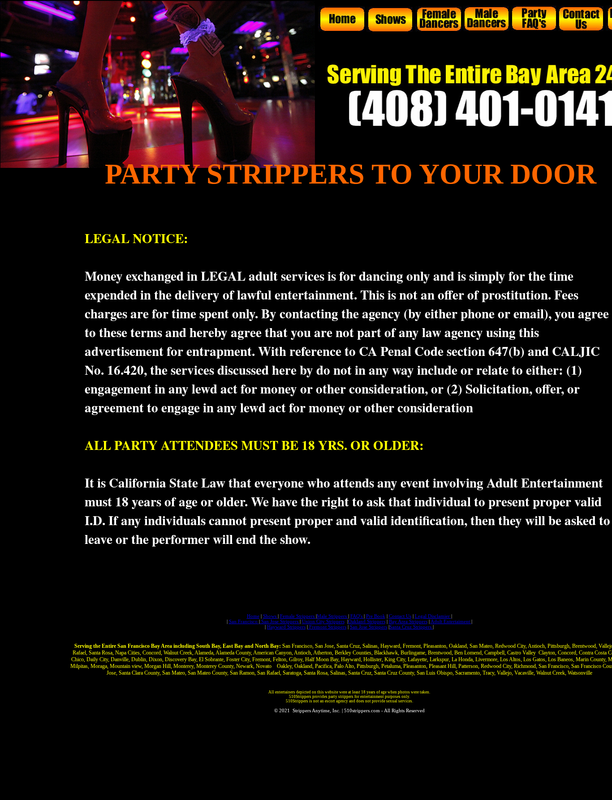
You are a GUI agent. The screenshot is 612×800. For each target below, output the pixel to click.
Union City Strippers (323, 621)
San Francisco (244, 621)
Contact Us (400, 616)
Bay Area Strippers (408, 621)
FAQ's (357, 616)
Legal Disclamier (433, 616)
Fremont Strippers (327, 626)
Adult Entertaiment (451, 621)
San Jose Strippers (280, 621)
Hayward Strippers (286, 626)
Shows (270, 616)
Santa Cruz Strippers (411, 626)
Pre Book (375, 616)
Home (253, 616)
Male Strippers (332, 616)
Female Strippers (298, 616)
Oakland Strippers (366, 621)
